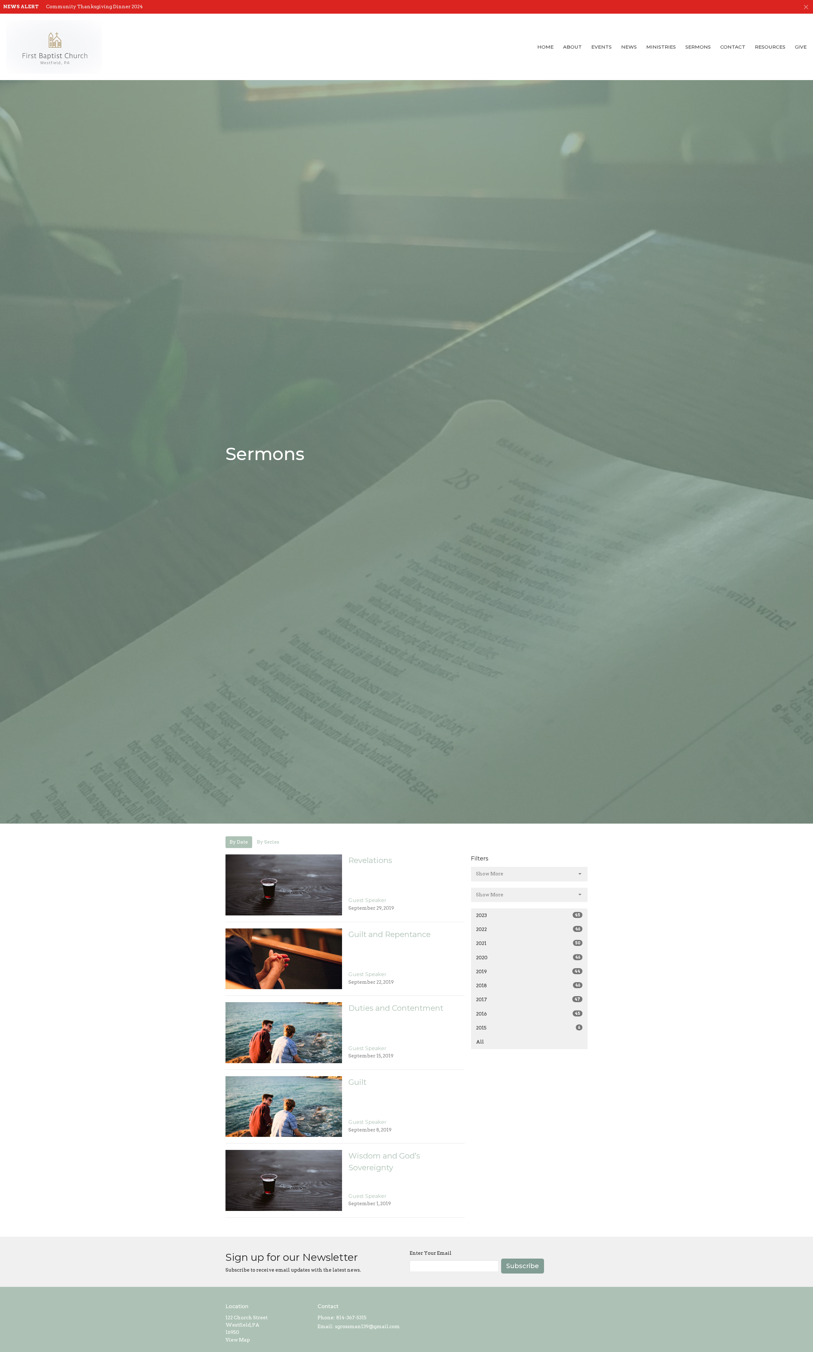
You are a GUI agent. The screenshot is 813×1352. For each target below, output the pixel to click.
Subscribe (522, 1266)
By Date (239, 842)
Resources (770, 47)
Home (545, 47)
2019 (528, 972)
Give (801, 47)
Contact (732, 47)
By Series (268, 842)
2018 (528, 986)
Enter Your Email (431, 1253)
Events (601, 47)
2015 (528, 1028)
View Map (237, 1340)
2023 (528, 915)
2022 (528, 929)
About (572, 47)
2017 (528, 999)
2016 (528, 1014)
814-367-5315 (351, 1318)
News (629, 47)
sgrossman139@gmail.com (367, 1326)
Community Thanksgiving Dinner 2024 (94, 7)
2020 (528, 958)
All (480, 1042)
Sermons (698, 47)
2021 (528, 943)
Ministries (661, 47)
